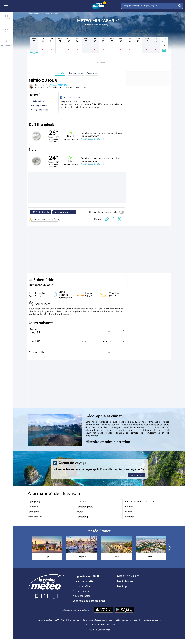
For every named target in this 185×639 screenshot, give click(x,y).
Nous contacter (81, 596)
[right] (169, 548)
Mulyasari (54, 13)
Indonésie (37, 13)
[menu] (6, 5)
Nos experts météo (84, 581)
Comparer (92, 73)
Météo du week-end (64, 212)
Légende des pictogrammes (89, 600)
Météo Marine (125, 581)
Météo (30, 13)
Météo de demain (40, 212)
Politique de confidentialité (126, 620)
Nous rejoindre (81, 591)
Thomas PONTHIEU (58, 85)
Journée (60, 73)
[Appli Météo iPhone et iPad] (103, 610)
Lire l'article (137, 475)
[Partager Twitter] (119, 219)
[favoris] (118, 21)
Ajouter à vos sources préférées (46, 219)
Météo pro (123, 586)
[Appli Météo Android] (124, 610)
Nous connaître (81, 586)
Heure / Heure (75, 73)
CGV (63, 620)
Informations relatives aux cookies (96, 620)
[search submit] (180, 6)
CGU (56, 620)
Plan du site (73, 620)
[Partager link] (107, 219)
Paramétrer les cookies (151, 620)
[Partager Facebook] (113, 219)
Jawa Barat (45, 13)
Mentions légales (44, 620)
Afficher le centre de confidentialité (100, 624)
